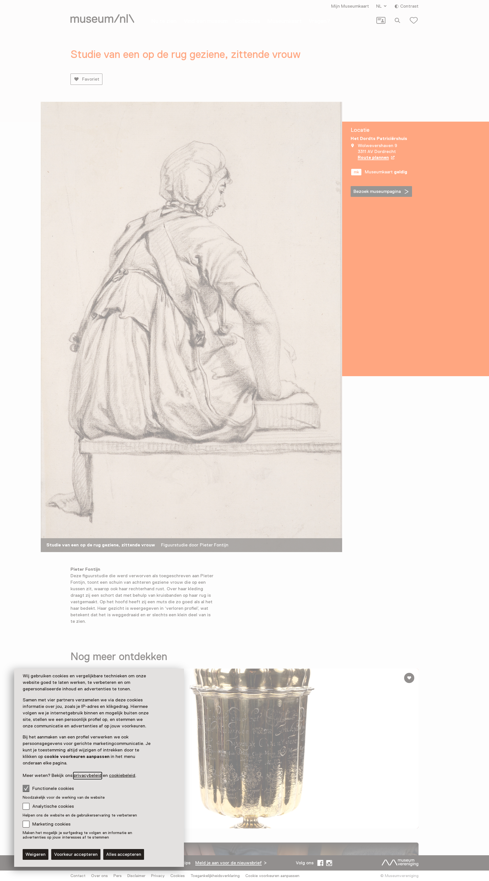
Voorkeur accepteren (76, 854)
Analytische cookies (53, 806)
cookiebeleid (122, 775)
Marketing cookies (51, 824)
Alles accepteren (123, 854)
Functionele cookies (53, 788)
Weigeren (35, 854)
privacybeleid (88, 775)
